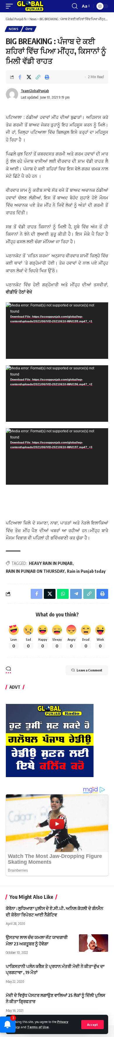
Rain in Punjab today (86, 571)
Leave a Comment (89, 670)
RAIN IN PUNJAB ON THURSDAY (35, 571)
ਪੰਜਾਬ (28, 29)
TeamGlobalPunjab (35, 91)
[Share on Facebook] (20, 77)
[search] (74, 6)
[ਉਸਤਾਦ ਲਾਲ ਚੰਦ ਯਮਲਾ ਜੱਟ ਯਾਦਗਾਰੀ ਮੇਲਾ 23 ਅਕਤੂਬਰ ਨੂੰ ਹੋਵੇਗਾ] (93, 943)
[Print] (47, 77)
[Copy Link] (38, 77)
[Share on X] (29, 77)
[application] (57, 330)
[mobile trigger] (11, 6)
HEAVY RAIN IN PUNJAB (50, 563)
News (14, 29)
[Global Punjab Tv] (30, 6)
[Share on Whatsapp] (63, 594)
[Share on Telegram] (76, 594)
